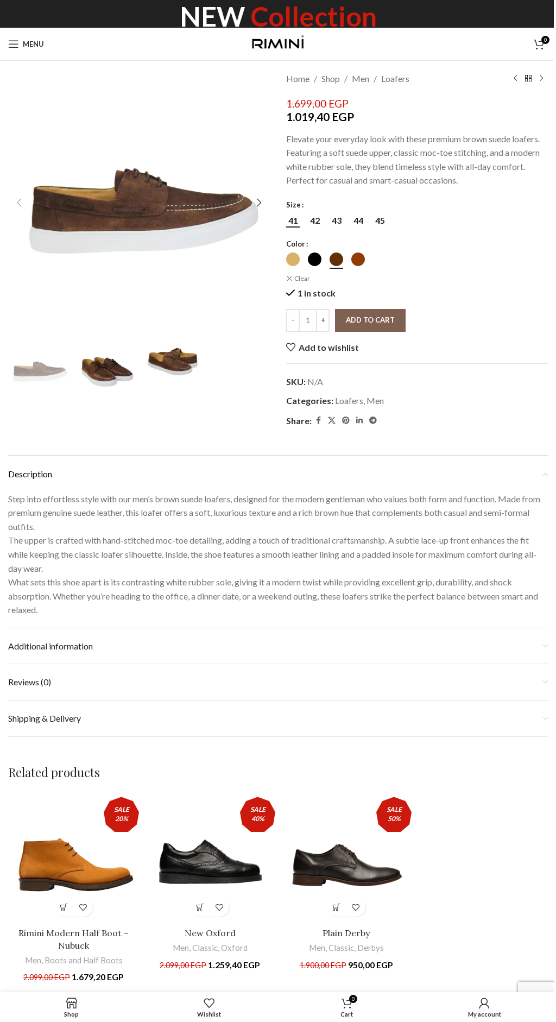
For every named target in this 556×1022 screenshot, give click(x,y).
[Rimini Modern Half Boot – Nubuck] (73, 856)
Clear (302, 278)
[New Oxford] (209, 856)
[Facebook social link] (318, 420)
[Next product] (541, 78)
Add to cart (370, 320)
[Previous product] (515, 78)
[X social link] (332, 420)
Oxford (234, 947)
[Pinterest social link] (346, 420)
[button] (19, 202)
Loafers (395, 78)
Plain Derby (346, 933)
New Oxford (210, 933)
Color (295, 243)
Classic (205, 947)
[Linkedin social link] (359, 420)
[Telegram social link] (373, 420)
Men (360, 78)
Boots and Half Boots (84, 960)
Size (293, 204)
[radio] (293, 220)
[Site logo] (278, 42)
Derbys (370, 947)
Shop (330, 78)
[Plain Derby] (346, 856)
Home (297, 78)
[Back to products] (528, 78)
